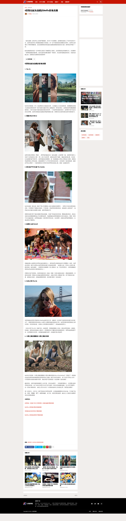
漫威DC (83, 137)
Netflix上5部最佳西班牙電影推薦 (34, 415)
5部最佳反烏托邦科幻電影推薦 (33, 411)
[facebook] (92, 503)
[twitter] (95, 503)
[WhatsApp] (44, 447)
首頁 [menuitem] (36, 1)
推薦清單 (30, 7)
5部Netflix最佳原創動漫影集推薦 (67, 484)
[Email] (50, 447)
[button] (97, 2)
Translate (91, 11)
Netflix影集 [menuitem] (50, 1)
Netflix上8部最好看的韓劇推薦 (33, 407)
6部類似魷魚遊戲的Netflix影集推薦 (67, 467)
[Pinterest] (47, 447)
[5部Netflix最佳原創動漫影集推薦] (68, 478)
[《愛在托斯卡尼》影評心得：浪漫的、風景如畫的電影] (84, 122)
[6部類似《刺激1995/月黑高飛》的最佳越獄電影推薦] (50, 478)
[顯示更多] (53, 447)
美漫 (88, 137)
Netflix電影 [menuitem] (42, 1)
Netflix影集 (84, 134)
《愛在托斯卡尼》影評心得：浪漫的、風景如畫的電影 (95, 122)
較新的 (25, 495)
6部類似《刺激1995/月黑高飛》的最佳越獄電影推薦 (39, 403)
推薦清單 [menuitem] (67, 1)
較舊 (76, 495)
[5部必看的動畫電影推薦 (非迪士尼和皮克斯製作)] (33, 478)
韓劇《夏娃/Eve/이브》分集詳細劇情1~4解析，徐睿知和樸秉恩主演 (95, 115)
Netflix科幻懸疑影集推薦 (37, 442)
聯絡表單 (101, 511)
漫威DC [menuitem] (56, 1)
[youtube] (98, 503)
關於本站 (95, 511)
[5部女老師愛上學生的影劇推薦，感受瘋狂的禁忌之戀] (33, 461)
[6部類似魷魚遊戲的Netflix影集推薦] (68, 461)
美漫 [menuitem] (62, 1)
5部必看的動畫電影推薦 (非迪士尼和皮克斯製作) (32, 484)
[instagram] (101, 503)
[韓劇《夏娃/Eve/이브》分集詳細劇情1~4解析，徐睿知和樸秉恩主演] (84, 115)
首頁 (26, 7)
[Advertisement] (50, 28)
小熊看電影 (34, 511)
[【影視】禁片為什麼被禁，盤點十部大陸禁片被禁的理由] (50, 461)
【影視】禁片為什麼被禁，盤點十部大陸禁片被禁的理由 (50, 467)
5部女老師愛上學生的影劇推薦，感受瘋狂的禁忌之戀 (32, 467)
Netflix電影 (91, 134)
